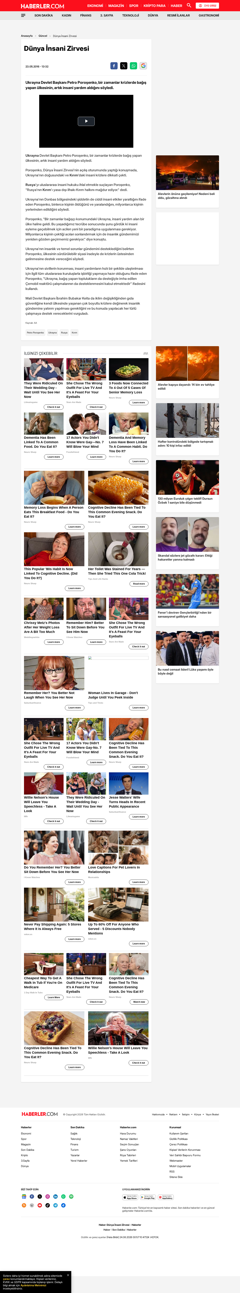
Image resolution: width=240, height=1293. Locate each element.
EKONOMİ (95, 6)
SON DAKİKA (43, 15)
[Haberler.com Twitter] (40, 1196)
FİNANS (85, 15)
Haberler (26, 1127)
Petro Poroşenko (35, 332)
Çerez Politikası (179, 1144)
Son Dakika (27, 1149)
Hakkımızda (158, 1114)
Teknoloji (75, 1138)
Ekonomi (26, 1133)
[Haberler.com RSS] (24, 1205)
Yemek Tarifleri (128, 1160)
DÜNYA (153, 15)
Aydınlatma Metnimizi (33, 1285)
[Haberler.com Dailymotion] (63, 1205)
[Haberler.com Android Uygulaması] (148, 1197)
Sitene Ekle (176, 1176)
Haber (107, 1229)
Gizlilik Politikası (179, 1138)
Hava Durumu (128, 1133)
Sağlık (73, 1133)
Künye (197, 1114)
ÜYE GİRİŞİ (210, 5)
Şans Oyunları (128, 1149)
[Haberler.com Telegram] (55, 1205)
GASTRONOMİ (209, 15)
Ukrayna (52, 332)
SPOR (133, 6)
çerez (6, 1278)
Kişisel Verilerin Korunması (185, 1149)
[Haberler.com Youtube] (40, 1205)
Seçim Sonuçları (129, 1144)
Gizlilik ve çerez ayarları (93, 1237)
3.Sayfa (25, 1160)
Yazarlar (75, 1155)
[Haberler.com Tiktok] (48, 1205)
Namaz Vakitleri (129, 1138)
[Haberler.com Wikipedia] (32, 1205)
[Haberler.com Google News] (24, 1196)
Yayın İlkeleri (212, 1114)
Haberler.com (128, 1127)
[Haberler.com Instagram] (48, 1196)
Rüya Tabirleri (128, 1155)
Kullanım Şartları (179, 1133)
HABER (176, 6)
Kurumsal (175, 1127)
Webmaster (176, 1160)
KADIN (66, 15)
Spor (24, 1138)
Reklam (173, 1114)
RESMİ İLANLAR (178, 15)
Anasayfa (27, 35)
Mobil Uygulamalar (180, 1166)
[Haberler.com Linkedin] (55, 1196)
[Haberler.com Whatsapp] (63, 1196)
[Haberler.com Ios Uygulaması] (130, 1197)
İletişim (186, 1114)
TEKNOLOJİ (130, 15)
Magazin (26, 1144)
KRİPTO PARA (155, 6)
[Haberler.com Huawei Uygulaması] (166, 1197)
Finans (74, 1144)
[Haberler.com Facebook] (32, 1196)
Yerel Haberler (78, 1160)
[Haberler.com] (39, 1114)
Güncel (43, 35)
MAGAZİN (116, 6)
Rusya (64, 332)
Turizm (74, 1149)
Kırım (74, 332)
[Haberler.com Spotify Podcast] (71, 1196)
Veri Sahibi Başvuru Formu (185, 1155)
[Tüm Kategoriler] (23, 15)
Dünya (24, 1166)
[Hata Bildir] (113, 1237)
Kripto (24, 1155)
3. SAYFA (106, 15)
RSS (172, 1171)
